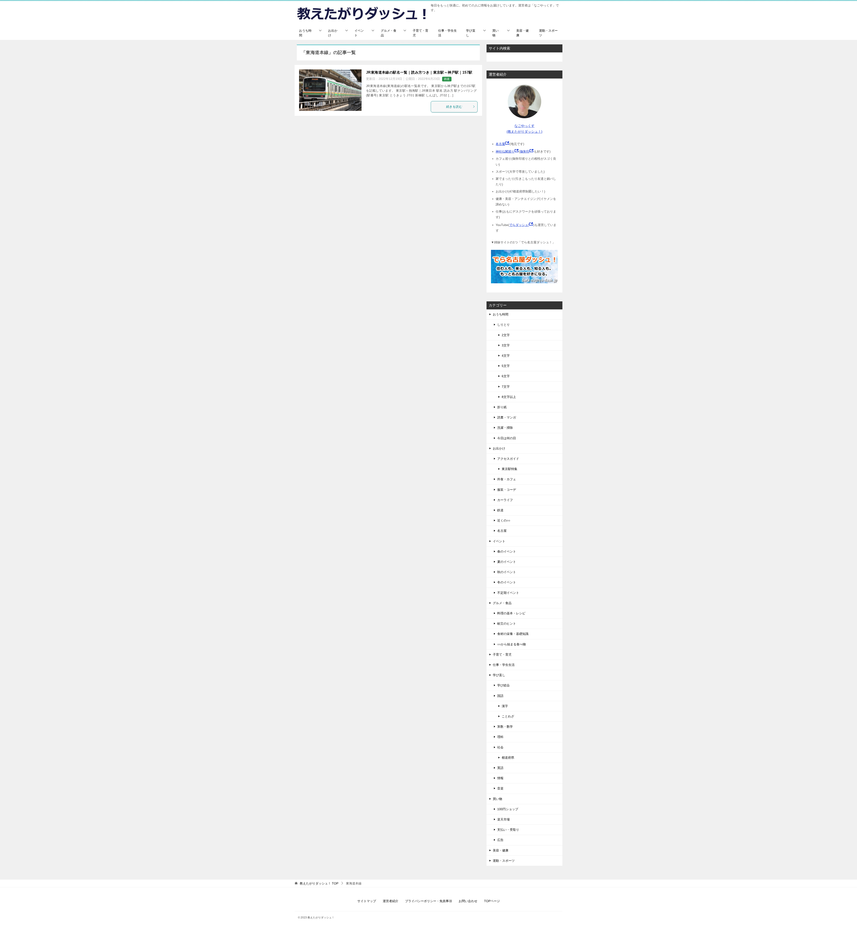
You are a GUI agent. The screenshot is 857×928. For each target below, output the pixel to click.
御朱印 (524, 151)
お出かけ (332, 33)
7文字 (506, 386)
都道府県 (508, 757)
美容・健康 (522, 33)
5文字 (506, 366)
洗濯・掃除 (505, 427)
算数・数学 (505, 726)
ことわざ (508, 716)
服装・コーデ (506, 489)
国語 (500, 696)
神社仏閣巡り (505, 151)
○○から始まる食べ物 (511, 644)
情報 (500, 778)
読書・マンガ (506, 417)
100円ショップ (507, 809)
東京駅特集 (509, 469)
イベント (359, 33)
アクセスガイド (508, 458)
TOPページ (492, 901)
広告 (500, 840)
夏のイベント (506, 561)
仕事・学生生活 (447, 33)
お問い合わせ (468, 901)
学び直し (470, 33)
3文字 (506, 345)
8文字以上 (509, 397)
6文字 (506, 376)
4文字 (506, 355)
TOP (319, 883)
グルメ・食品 (388, 33)
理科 (500, 737)
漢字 (505, 706)
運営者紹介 (390, 901)
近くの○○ (503, 520)
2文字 (506, 335)
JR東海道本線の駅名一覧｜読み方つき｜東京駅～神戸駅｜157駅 (419, 72)
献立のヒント (506, 623)
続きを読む (454, 106)
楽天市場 (503, 819)
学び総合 (503, 685)
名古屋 (500, 144)
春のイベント (506, 551)
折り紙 (502, 407)
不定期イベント (508, 592)
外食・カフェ (506, 479)
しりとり (503, 324)
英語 (500, 768)
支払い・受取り (508, 829)
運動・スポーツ (548, 33)
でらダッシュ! (519, 225)
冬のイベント (506, 582)
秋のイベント (506, 572)
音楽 (500, 788)
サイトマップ (366, 901)
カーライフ (505, 500)
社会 (500, 747)
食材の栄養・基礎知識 (512, 634)
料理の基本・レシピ (511, 613)
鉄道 (446, 79)
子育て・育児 (420, 33)
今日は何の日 (506, 438)
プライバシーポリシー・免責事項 (428, 901)
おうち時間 (305, 33)
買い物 (495, 33)
